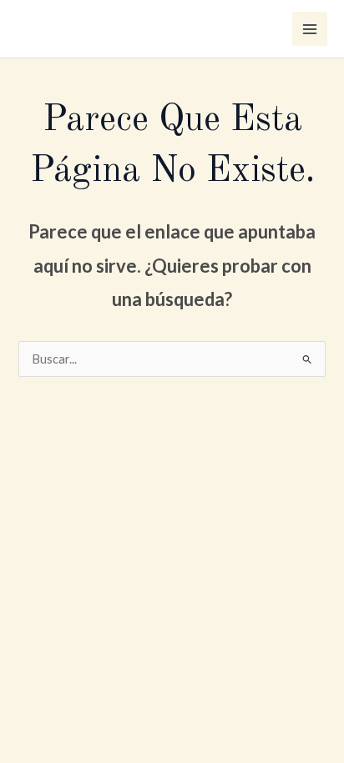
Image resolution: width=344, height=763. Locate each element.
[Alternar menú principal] (309, 29)
